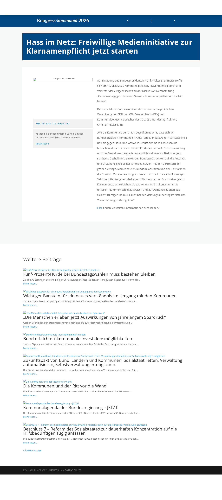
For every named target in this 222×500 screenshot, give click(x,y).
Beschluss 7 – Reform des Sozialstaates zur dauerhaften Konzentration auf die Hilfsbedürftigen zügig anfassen (100, 431)
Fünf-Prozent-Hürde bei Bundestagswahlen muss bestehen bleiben (89, 274)
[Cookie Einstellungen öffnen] (24, 498)
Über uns (82, 7)
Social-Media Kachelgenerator (113, 7)
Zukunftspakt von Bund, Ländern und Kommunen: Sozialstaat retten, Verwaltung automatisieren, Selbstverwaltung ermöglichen (102, 362)
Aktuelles (50, 7)
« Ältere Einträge (32, 450)
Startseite (36, 7)
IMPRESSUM (56, 470)
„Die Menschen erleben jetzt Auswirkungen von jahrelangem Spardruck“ (94, 317)
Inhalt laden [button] (42, 143)
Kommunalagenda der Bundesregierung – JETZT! (71, 407)
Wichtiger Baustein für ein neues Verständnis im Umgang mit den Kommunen (100, 296)
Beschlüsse (66, 7)
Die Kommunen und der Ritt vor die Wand (64, 386)
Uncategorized (61, 123)
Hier (99, 208)
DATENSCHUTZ (73, 470)
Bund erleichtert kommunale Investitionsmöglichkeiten (77, 339)
